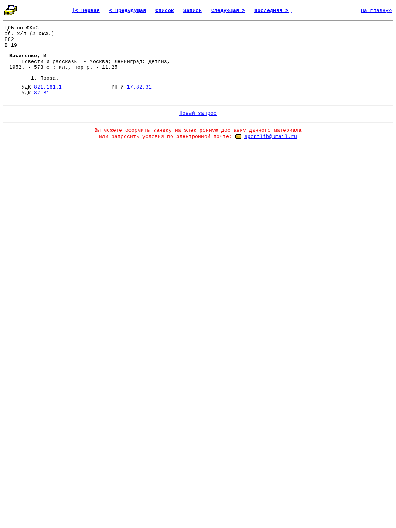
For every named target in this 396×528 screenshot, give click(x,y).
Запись (192, 11)
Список (164, 11)
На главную (376, 11)
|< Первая (86, 11)
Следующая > (228, 11)
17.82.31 (139, 87)
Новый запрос (198, 113)
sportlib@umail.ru (270, 137)
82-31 (42, 93)
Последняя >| (273, 11)
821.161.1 (48, 87)
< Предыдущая (127, 11)
